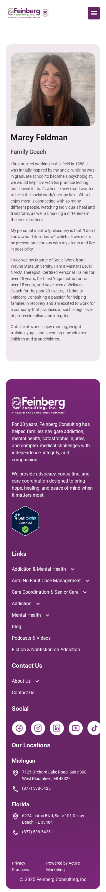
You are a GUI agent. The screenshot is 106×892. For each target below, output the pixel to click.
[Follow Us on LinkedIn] (55, 727)
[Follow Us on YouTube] (74, 727)
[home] (29, 13)
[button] (94, 13)
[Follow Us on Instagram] (37, 727)
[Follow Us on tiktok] (93, 727)
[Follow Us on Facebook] (18, 727)
